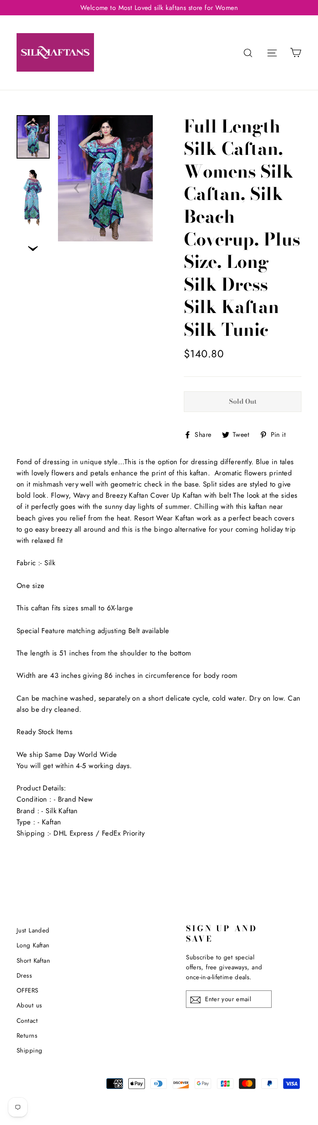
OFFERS (28, 990)
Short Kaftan (33, 960)
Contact (27, 1020)
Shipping (29, 1050)
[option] (105, 178)
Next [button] (134, 185)
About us (29, 1005)
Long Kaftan (33, 945)
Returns (27, 1035)
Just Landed (33, 930)
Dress (24, 975)
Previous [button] (76, 185)
